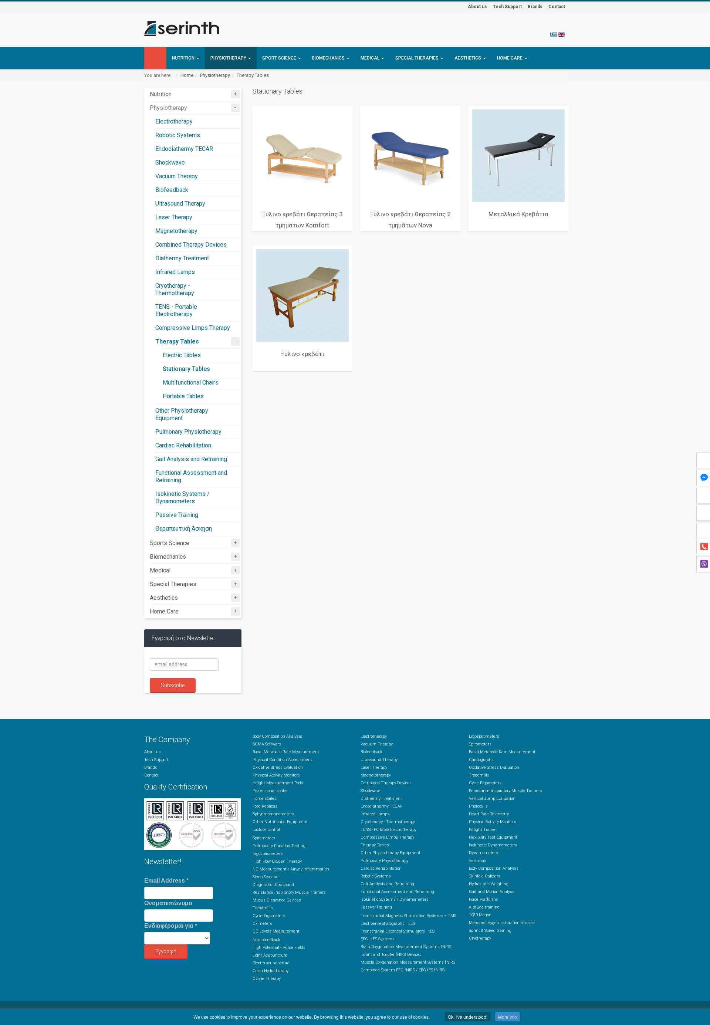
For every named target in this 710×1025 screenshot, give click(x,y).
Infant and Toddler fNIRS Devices (391, 954)
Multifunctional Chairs (191, 382)
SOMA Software (267, 744)
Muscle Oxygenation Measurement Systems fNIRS (408, 962)
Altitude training (484, 907)
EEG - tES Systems (378, 939)
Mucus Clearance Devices (277, 900)
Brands (535, 6)
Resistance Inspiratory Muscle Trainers (289, 892)
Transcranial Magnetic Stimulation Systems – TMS (408, 915)
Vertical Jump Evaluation (492, 798)
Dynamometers (483, 852)
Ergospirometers (268, 853)
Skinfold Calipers (484, 876)
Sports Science (169, 543)
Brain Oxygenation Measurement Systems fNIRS (406, 946)
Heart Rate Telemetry (489, 814)
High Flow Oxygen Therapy (277, 861)
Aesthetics (468, 58)
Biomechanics (329, 58)
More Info (507, 1017)
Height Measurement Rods (278, 783)
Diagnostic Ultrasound (273, 884)
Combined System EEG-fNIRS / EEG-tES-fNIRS (402, 970)
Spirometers (264, 838)
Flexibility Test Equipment (493, 837)
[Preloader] (302, 155)
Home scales (265, 798)
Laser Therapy (173, 217)
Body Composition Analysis (277, 736)
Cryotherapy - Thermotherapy (174, 289)
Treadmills (263, 908)
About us (477, 6)
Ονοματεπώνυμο (168, 903)
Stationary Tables (186, 368)
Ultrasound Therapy (180, 203)
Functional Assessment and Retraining (397, 891)
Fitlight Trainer (483, 829)
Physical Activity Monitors (276, 775)
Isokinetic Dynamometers (493, 845)
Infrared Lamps (175, 271)
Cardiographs (481, 759)
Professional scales (270, 790)
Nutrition (184, 58)
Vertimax (477, 860)
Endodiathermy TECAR (184, 148)
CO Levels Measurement (276, 931)
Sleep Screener (266, 877)
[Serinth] (181, 28)
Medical (371, 58)
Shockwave (170, 162)
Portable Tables (183, 396)
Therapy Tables (253, 75)
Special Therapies (417, 58)
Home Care (510, 58)
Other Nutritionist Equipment (280, 821)
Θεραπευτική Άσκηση (183, 528)
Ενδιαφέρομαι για (170, 926)
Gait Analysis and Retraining (191, 459)
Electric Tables (182, 355)
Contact (556, 6)
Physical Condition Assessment (282, 759)
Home (186, 75)
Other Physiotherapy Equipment (181, 414)
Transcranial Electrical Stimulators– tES (398, 931)
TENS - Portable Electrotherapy (176, 310)
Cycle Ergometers (269, 915)
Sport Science (279, 58)
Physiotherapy (228, 58)
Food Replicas (265, 806)
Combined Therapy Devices (191, 244)
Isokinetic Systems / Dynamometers (182, 497)
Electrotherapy (174, 121)
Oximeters (262, 923)
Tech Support (507, 6)
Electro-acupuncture (271, 963)
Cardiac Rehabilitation (183, 445)
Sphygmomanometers (273, 814)
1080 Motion (480, 915)
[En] (561, 34)
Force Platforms (483, 899)
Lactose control (266, 829)
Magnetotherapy (176, 230)
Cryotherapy (480, 938)
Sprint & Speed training (490, 930)
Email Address (166, 880)
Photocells (478, 806)
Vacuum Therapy (176, 176)
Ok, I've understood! (467, 1017)
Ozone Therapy (267, 978)
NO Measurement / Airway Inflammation (291, 869)
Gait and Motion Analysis (492, 891)
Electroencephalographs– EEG (388, 923)
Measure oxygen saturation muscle (502, 922)
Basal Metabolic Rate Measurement (286, 752)
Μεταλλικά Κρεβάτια (518, 214)
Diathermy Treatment (182, 258)
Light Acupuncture (270, 955)
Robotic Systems (177, 135)
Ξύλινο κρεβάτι (302, 354)
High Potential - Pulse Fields (279, 947)
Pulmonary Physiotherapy (188, 431)
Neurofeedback (266, 939)
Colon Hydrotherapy (270, 970)
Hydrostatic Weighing (488, 884)
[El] (553, 34)
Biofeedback (171, 189)
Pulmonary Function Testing (279, 845)
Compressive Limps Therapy (192, 327)
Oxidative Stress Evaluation (278, 767)
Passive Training (176, 514)
